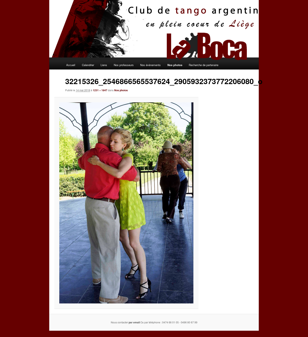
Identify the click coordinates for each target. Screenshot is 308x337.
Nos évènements (150, 65)
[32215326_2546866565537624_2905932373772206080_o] (126, 202)
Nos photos (174, 65)
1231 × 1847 (100, 90)
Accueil (70, 65)
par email (134, 322)
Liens (104, 65)
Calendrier (88, 65)
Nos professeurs (124, 65)
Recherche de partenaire (203, 65)
